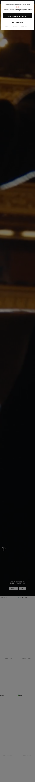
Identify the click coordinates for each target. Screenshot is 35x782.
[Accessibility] (4, 549)
